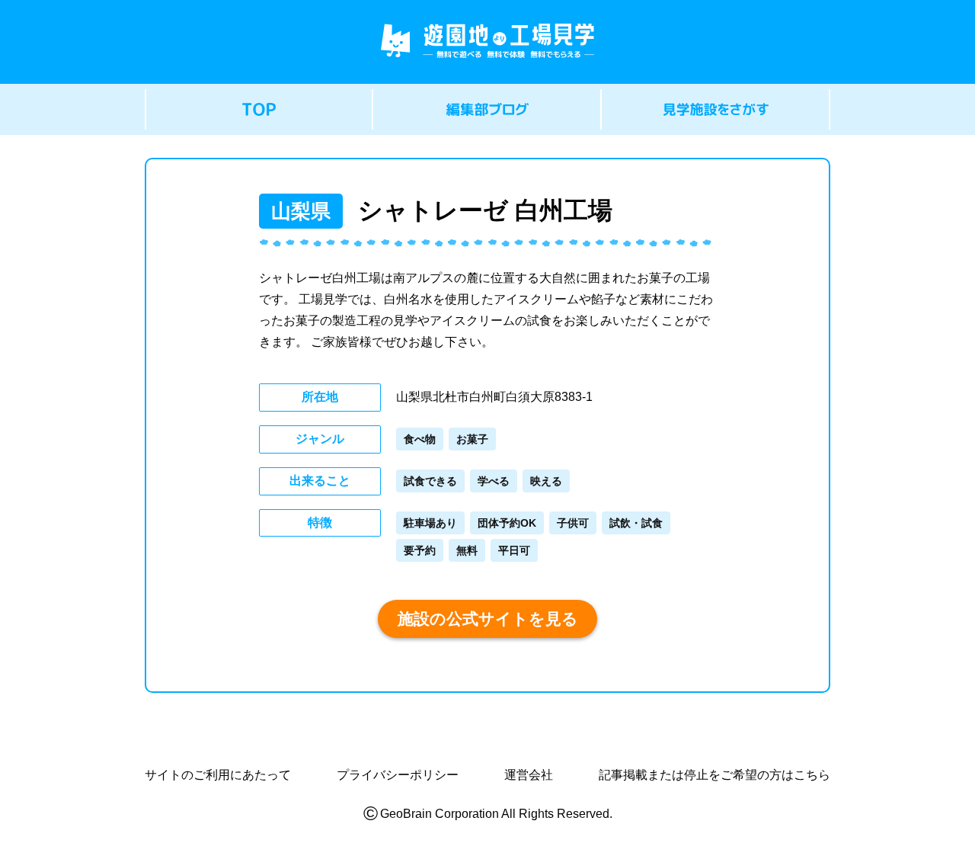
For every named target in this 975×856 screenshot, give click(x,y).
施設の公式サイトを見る (488, 618)
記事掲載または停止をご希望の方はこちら (714, 775)
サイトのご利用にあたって (218, 775)
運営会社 (528, 775)
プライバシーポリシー (398, 775)
